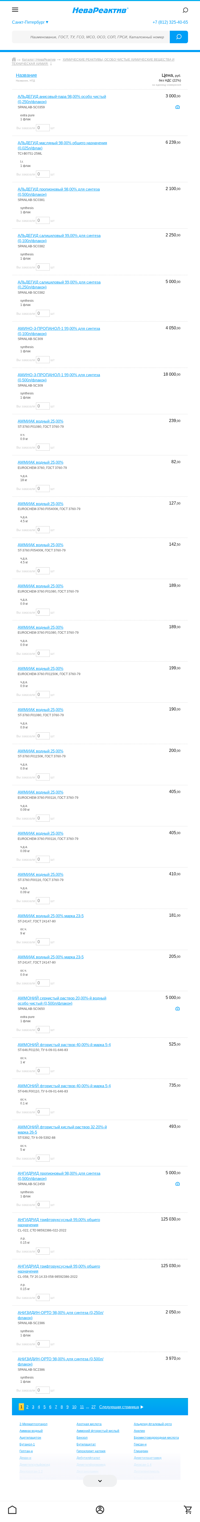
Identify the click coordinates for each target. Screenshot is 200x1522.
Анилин (139, 1431)
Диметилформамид (91, 1465)
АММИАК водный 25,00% (40, 421)
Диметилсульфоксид (35, 1465)
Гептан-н (26, 1451)
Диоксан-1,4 (143, 1465)
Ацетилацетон (30, 1437)
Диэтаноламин (87, 1471)
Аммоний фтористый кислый (98, 1431)
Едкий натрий (144, 1478)
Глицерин (141, 1451)
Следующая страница (119, 1407)
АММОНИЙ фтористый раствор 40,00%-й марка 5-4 (64, 1044)
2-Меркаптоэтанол (33, 1424)
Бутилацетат (86, 1444)
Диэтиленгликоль (146, 1471)
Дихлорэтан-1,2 (31, 1471)
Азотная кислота (89, 1424)
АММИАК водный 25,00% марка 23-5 (51, 916)
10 (74, 1407)
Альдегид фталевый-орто (153, 1424)
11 (82, 1407)
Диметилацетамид (147, 1458)
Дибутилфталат (88, 1458)
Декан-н (25, 1458)
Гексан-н (140, 1444)
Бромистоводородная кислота (156, 1437)
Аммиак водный (31, 1431)
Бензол (82, 1437)
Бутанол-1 (27, 1444)
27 (93, 1407)
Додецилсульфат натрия (38, 1478)
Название (26, 75)
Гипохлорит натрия (91, 1451)
